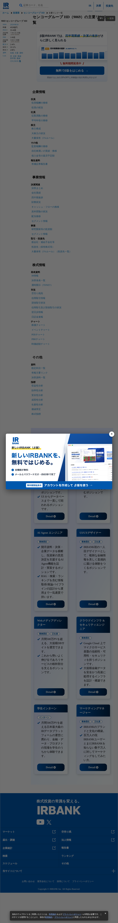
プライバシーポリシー (72, 914)
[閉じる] (111, 434)
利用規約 (52, 914)
